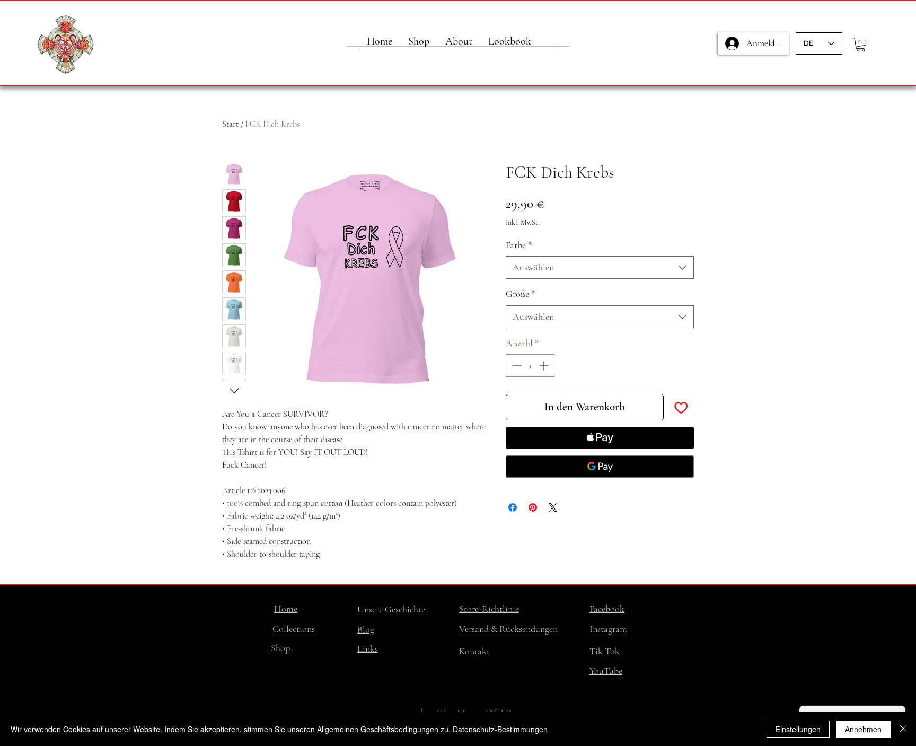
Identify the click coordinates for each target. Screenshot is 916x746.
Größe (520, 294)
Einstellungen (798, 729)
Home (285, 609)
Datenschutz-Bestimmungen (500, 729)
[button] (860, 44)
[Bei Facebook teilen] (512, 507)
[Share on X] (553, 507)
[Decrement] (515, 365)
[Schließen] (903, 729)
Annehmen (863, 729)
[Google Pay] (600, 466)
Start (230, 124)
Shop (280, 648)
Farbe (519, 245)
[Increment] (544, 365)
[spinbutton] (530, 365)
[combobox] (600, 267)
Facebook (606, 609)
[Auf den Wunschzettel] (681, 407)
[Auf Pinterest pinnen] (532, 507)
